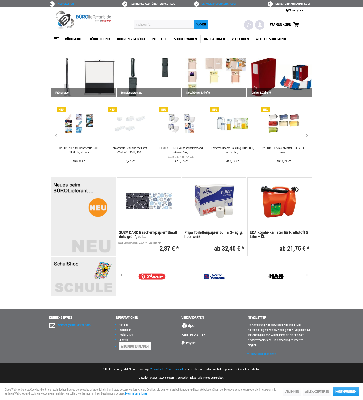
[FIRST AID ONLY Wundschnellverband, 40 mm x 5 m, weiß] (181, 123)
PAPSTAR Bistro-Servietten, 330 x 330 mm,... (283, 150)
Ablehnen (292, 391)
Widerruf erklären (135, 346)
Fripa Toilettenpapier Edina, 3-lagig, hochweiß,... (213, 234)
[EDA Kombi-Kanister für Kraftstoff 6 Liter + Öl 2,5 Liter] (280, 201)
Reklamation (126, 335)
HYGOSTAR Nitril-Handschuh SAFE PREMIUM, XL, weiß (79, 150)
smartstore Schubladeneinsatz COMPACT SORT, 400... (130, 150)
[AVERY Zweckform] (214, 277)
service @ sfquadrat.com (218, 4)
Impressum (125, 330)
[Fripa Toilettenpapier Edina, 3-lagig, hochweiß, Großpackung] (214, 201)
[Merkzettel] (248, 25)
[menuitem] (171, 24)
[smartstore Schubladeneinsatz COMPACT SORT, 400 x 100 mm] (130, 123)
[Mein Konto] (259, 25)
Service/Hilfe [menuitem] (296, 10)
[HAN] (276, 277)
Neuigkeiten (66, 4)
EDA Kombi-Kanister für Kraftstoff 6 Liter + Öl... (279, 234)
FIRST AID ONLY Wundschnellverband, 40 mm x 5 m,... (181, 150)
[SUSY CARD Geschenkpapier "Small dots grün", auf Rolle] (149, 201)
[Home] (56, 37)
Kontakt (123, 325)
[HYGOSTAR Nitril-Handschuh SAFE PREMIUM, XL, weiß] (79, 123)
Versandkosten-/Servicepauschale (167, 369)
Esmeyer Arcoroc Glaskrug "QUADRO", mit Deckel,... (232, 150)
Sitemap (123, 340)
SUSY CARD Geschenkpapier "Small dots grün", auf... (148, 234)
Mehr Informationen (136, 393)
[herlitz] (152, 277)
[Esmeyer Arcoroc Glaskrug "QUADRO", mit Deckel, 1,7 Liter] (232, 123)
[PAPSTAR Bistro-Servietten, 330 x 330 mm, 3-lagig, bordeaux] (283, 123)
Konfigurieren (345, 391)
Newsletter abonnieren (263, 354)
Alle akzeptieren (317, 391)
